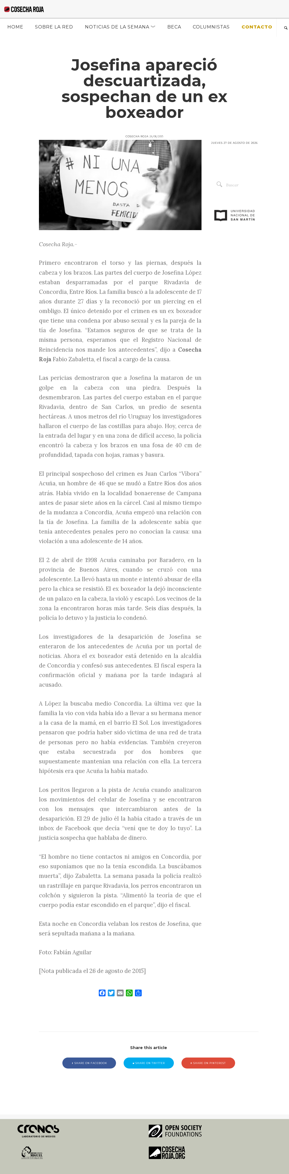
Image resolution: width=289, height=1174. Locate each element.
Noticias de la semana (117, 27)
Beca (174, 27)
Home (15, 27)
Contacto (257, 27)
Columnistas (211, 27)
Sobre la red (54, 27)
